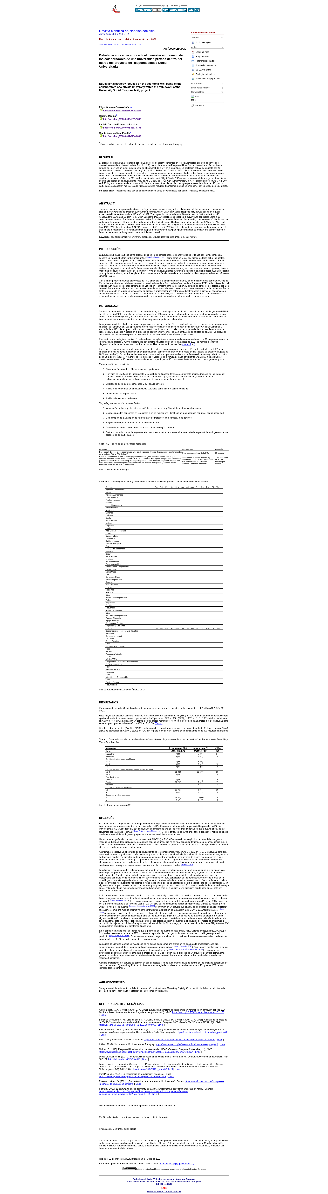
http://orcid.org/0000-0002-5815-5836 (122, 119)
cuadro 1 (186, 344)
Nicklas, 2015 (187, 864)
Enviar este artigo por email (208, 79)
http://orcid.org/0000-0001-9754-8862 (122, 136)
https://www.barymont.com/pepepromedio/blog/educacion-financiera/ (132, 1076)
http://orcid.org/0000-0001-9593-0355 (122, 127)
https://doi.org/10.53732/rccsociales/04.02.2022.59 (120, 44)
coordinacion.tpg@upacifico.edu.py (177, 1163)
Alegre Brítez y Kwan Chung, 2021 (147, 831)
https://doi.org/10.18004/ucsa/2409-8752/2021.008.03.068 (127, 1025)
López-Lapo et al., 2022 (118, 900)
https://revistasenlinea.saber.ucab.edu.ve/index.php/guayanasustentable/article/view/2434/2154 (146, 1052)
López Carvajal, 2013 (183, 946)
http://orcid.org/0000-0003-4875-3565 (122, 110)
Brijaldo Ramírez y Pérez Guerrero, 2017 (186, 949)
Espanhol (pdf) (202, 52)
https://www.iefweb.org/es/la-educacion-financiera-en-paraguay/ (187, 1044)
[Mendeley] (193, 96)
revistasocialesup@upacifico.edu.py (164, 1191)
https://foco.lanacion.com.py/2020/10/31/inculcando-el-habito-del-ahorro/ (179, 1039)
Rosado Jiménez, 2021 (156, 257)
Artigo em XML (202, 56)
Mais (197, 96)
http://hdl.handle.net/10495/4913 (124, 1059)
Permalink (199, 105)
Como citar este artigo (206, 65)
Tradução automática (205, 74)
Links (103, 1015)
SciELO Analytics (203, 42)
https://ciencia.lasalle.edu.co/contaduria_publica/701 (203, 1032)
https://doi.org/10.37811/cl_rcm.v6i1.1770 (152, 1069)
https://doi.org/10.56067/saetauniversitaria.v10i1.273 (198, 1012)
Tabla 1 (158, 723)
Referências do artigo (206, 61)
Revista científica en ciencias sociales (127, 31)
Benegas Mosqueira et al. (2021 (142, 906)
